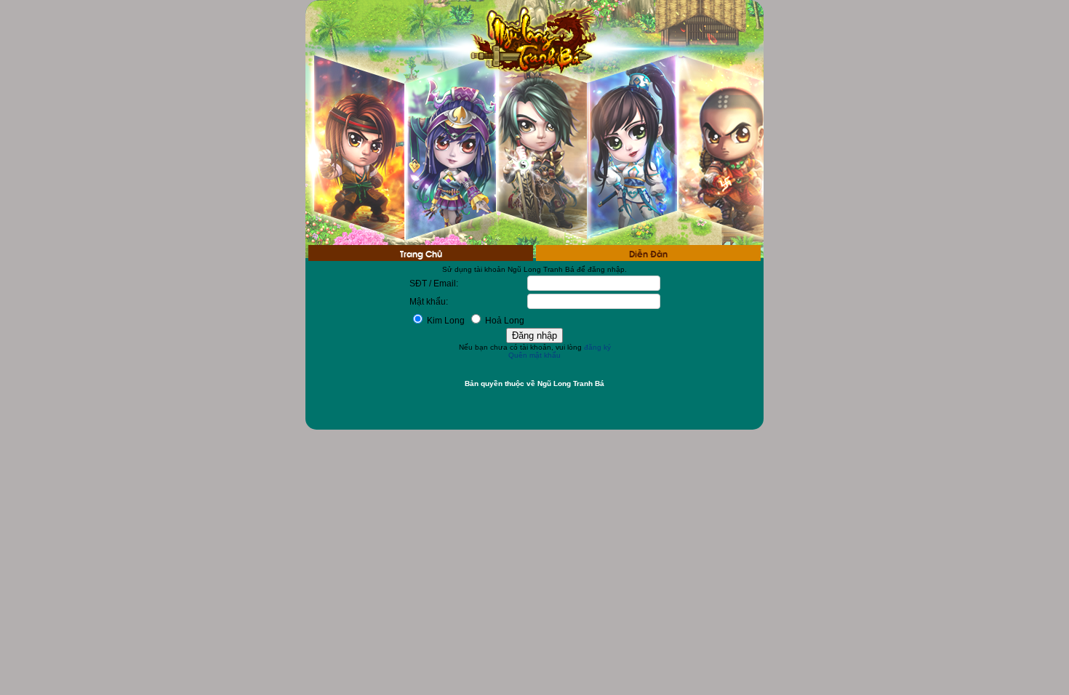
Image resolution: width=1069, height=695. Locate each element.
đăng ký (597, 347)
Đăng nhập (534, 335)
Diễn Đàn (648, 253)
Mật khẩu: (428, 302)
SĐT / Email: (433, 283)
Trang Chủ (421, 253)
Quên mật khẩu (534, 355)
